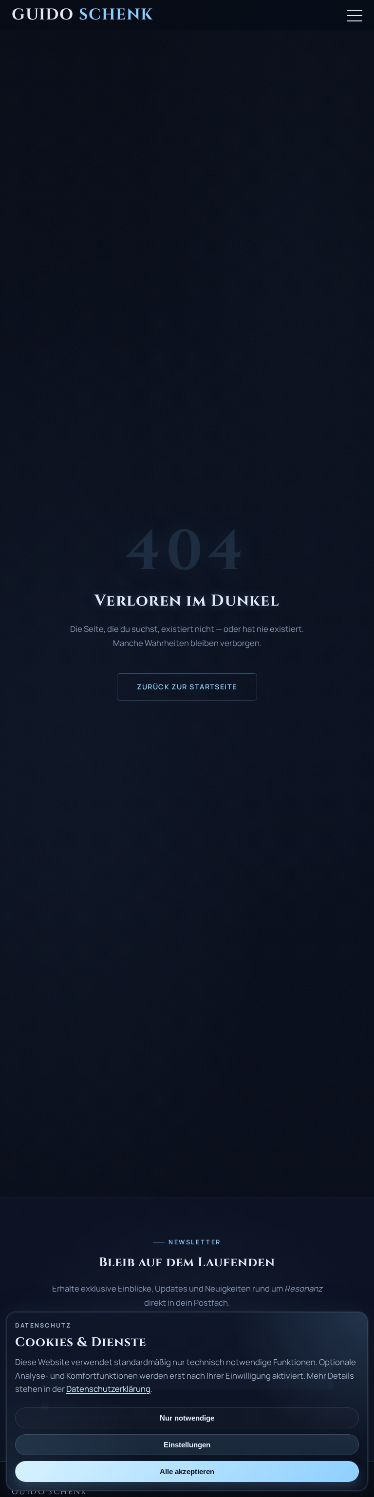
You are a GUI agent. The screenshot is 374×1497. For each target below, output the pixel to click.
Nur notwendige (187, 1418)
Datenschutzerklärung (108, 1388)
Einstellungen (187, 1445)
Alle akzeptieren (187, 1471)
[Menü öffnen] (354, 15)
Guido (82, 14)
